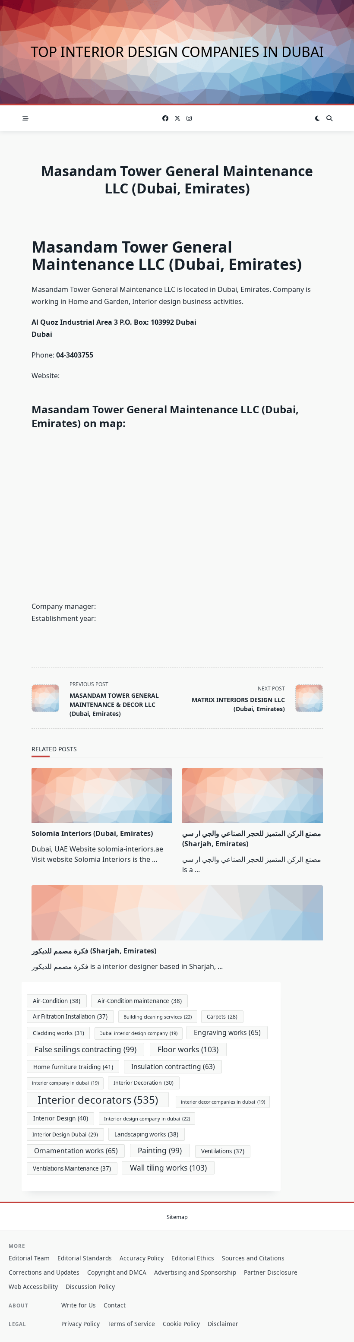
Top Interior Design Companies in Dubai (177, 51)
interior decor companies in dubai (223, 1102)
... (154, 859)
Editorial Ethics (192, 1258)
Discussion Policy (90, 1286)
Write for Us (78, 1305)
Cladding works (58, 1033)
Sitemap (177, 1217)
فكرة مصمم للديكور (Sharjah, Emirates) (94, 951)
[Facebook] (165, 118)
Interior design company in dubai (147, 1118)
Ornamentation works (76, 1150)
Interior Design (60, 1118)
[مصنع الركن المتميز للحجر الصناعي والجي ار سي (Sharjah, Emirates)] (252, 795)
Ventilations (222, 1151)
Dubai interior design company (138, 1033)
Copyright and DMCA (116, 1272)
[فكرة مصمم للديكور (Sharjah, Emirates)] (177, 912)
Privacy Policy (80, 1324)
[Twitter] (177, 118)
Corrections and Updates (44, 1272)
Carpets (222, 1016)
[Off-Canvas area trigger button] (25, 118)
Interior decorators (98, 1099)
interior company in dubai (65, 1083)
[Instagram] (189, 118)
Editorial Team (29, 1258)
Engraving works (227, 1032)
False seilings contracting (85, 1049)
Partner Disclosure (270, 1272)
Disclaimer (223, 1324)
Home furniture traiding (73, 1067)
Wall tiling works (168, 1167)
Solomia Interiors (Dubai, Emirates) (92, 833)
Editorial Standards (84, 1258)
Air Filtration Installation (70, 1016)
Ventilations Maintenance (72, 1168)
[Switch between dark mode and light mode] (318, 118)
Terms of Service (131, 1324)
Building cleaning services (157, 1016)
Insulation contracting (173, 1066)
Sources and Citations (253, 1258)
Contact (115, 1305)
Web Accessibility (33, 1286)
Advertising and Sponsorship (195, 1272)
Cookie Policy (181, 1324)
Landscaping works (146, 1134)
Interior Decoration (144, 1082)
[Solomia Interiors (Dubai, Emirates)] (102, 795)
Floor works (188, 1049)
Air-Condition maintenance (140, 1001)
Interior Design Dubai (65, 1134)
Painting (160, 1150)
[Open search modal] (329, 118)
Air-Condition (56, 1001)
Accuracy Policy (142, 1258)
